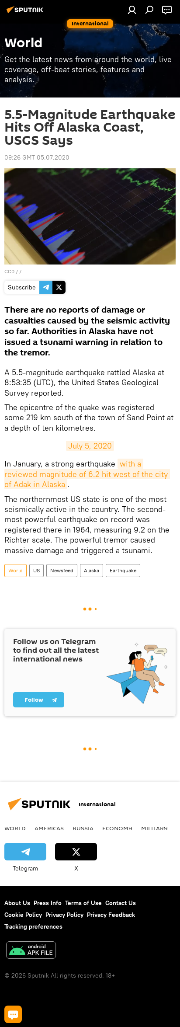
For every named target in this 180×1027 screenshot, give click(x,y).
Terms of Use (83, 903)
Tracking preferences (33, 926)
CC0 (9, 271)
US (36, 570)
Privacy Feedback (111, 915)
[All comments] (13, 1014)
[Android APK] (31, 951)
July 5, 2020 (90, 446)
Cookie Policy (23, 915)
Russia (83, 828)
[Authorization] (132, 9)
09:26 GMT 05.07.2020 (36, 157)
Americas (49, 828)
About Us (17, 903)
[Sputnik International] (26, 13)
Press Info (48, 903)
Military (154, 828)
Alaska (91, 570)
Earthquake (123, 570)
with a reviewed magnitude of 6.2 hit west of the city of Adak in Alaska (87, 474)
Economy (117, 828)
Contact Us (120, 903)
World (15, 570)
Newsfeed (61, 570)
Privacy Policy (64, 915)
